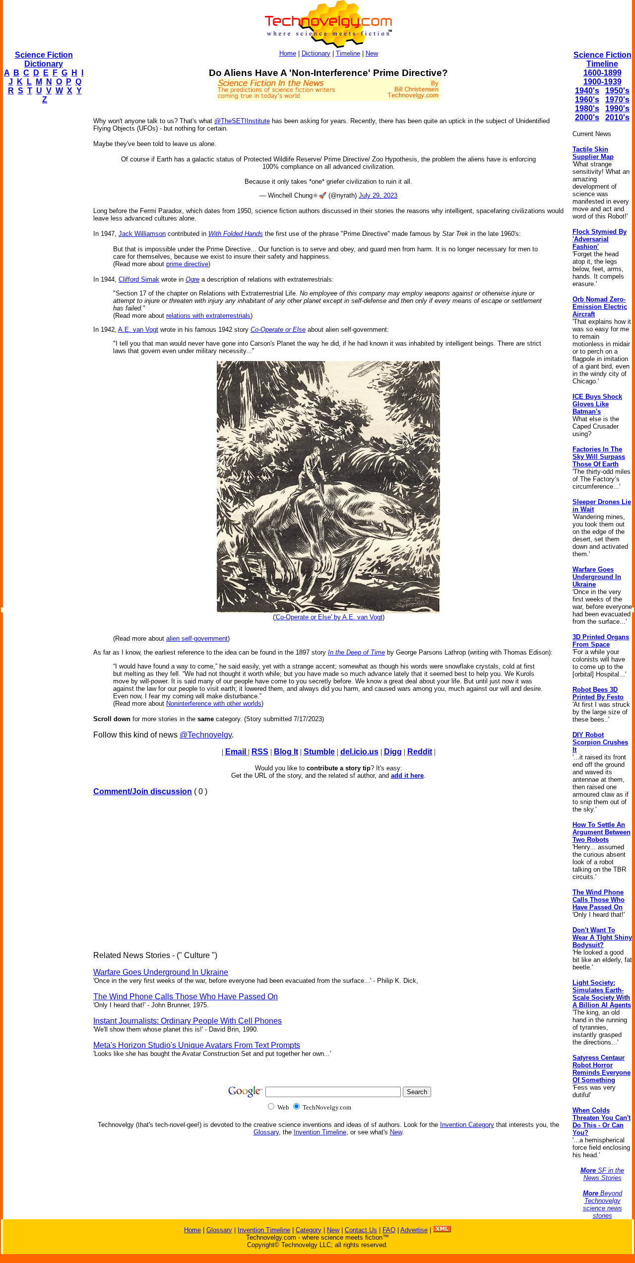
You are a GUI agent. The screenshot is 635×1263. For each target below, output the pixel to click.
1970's (617, 99)
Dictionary (316, 53)
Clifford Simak (139, 279)
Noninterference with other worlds (213, 703)
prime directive (187, 264)
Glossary (266, 1132)
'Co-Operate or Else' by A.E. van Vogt (328, 617)
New (372, 53)
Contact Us (361, 1230)
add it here (407, 775)
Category (308, 1230)
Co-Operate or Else (278, 329)
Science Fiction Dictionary (44, 59)
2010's (617, 117)
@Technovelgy (206, 735)
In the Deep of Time (356, 652)
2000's (587, 117)
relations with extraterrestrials (208, 315)
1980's (587, 108)
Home (287, 53)
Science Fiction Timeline (602, 59)
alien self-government (197, 638)
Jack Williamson (142, 233)
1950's (617, 90)
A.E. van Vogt (138, 329)
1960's (587, 99)
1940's (587, 90)
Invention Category (467, 1124)
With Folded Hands (235, 233)
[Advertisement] (42, 261)
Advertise (414, 1230)
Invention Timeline (320, 1132)
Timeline (348, 53)
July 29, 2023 (378, 195)
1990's (617, 108)
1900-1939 (602, 81)
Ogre (192, 279)
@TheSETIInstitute (242, 121)
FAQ (388, 1230)
